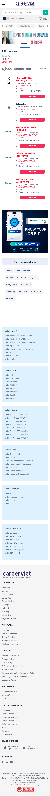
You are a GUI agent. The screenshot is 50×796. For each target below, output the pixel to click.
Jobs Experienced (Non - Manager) (19, 460)
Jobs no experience (13, 536)
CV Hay (5, 591)
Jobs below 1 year (12, 539)
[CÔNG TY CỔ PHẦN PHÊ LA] (9, 82)
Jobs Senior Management (15, 470)
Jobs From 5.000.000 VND (16, 418)
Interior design (8, 714)
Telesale (5, 727)
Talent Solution (8, 637)
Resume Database (9, 634)
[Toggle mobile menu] (3, 4)
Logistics (34, 277)
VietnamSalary (8, 594)
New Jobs (6, 587)
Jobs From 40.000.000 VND (16, 438)
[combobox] (22, 12)
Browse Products (9, 640)
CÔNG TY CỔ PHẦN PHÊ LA (26, 83)
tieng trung (11, 284)
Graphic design (8, 720)
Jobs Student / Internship (15, 454)
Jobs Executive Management (17, 474)
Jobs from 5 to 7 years (14, 546)
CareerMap (6, 598)
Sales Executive (23, 270)
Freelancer (6, 710)
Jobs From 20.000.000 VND (16, 431)
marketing (10, 291)
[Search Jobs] (45, 12)
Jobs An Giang (11, 382)
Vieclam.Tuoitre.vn (10, 691)
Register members (9, 618)
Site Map (5, 611)
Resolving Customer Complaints (15, 676)
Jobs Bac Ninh (11, 398)
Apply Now (32, 96)
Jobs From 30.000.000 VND (16, 434)
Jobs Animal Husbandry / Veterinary (19, 349)
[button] (17, 96)
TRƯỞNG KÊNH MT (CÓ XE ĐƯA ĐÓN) (26, 128)
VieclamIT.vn (7, 695)
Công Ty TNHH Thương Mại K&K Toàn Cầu (28, 133)
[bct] (25, 789)
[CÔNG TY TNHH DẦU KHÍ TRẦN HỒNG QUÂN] (9, 108)
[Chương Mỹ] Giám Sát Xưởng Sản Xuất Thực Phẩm (25, 79)
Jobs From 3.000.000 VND (16, 414)
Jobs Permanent (12, 493)
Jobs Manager (11, 467)
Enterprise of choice (18, 18)
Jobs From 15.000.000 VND (16, 428)
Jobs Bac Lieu (11, 395)
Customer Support (9, 680)
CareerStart (7, 615)
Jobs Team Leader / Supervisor (18, 464)
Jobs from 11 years (12, 553)
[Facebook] (2, 761)
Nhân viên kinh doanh (16, 277)
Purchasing (36, 291)
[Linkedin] (7, 761)
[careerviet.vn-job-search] (11, 748)
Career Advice (8, 601)
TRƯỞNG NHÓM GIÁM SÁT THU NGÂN (25, 180)
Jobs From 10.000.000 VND (16, 424)
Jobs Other (9, 503)
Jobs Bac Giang (11, 391)
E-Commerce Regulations (12, 666)
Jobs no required (12, 533)
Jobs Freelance (11, 500)
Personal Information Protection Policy (18, 673)
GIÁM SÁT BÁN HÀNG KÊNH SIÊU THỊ (25, 154)
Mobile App (6, 608)
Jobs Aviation (10, 359)
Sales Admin (21, 104)
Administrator (8, 734)
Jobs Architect (11, 352)
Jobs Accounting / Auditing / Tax (18, 335)
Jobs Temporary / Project (15, 497)
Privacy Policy (8, 659)
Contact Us (6, 698)
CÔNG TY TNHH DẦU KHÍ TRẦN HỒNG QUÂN (30, 107)
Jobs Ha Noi (10, 375)
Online (9, 270)
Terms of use (7, 669)
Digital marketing (9, 717)
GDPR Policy (7, 662)
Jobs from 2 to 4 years (14, 543)
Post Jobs (6, 630)
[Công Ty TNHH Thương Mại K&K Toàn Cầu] (9, 131)
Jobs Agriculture (12, 345)
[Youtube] (11, 761)
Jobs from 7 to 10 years (14, 549)
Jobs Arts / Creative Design (16, 355)
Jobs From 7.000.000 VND (15, 421)
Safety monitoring (9, 724)
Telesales (10, 298)
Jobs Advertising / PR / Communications (21, 342)
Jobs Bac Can (10, 388)
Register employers (10, 644)
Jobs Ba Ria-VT (11, 385)
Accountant (26, 284)
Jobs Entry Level (12, 457)
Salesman (23, 291)
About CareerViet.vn (10, 656)
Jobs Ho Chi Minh (12, 378)
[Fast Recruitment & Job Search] (25, 3)
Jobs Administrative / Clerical (17, 339)
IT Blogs (5, 604)
